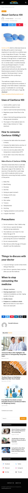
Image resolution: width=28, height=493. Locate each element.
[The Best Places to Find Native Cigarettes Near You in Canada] (14, 368)
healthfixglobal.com (6, 488)
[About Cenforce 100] (14, 36)
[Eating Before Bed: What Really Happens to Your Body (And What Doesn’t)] (6, 450)
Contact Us (10, 483)
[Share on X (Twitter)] (12, 24)
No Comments (6, 20)
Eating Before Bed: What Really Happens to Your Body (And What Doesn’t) (18, 449)
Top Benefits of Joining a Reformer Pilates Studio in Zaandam (19, 440)
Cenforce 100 (5, 48)
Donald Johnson (9, 18)
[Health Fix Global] (14, 2)
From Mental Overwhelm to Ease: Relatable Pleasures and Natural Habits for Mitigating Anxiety (14, 401)
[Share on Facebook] (5, 24)
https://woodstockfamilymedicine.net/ (13, 94)
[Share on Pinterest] (19, 24)
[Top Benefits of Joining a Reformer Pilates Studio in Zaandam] (6, 441)
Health (4, 11)
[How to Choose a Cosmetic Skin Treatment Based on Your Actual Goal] (6, 431)
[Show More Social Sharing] (24, 24)
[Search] (25, 2)
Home (3, 7)
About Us (18, 483)
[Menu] (3, 2)
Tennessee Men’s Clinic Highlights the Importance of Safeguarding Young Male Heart (14, 354)
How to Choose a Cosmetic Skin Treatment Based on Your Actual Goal (19, 431)
